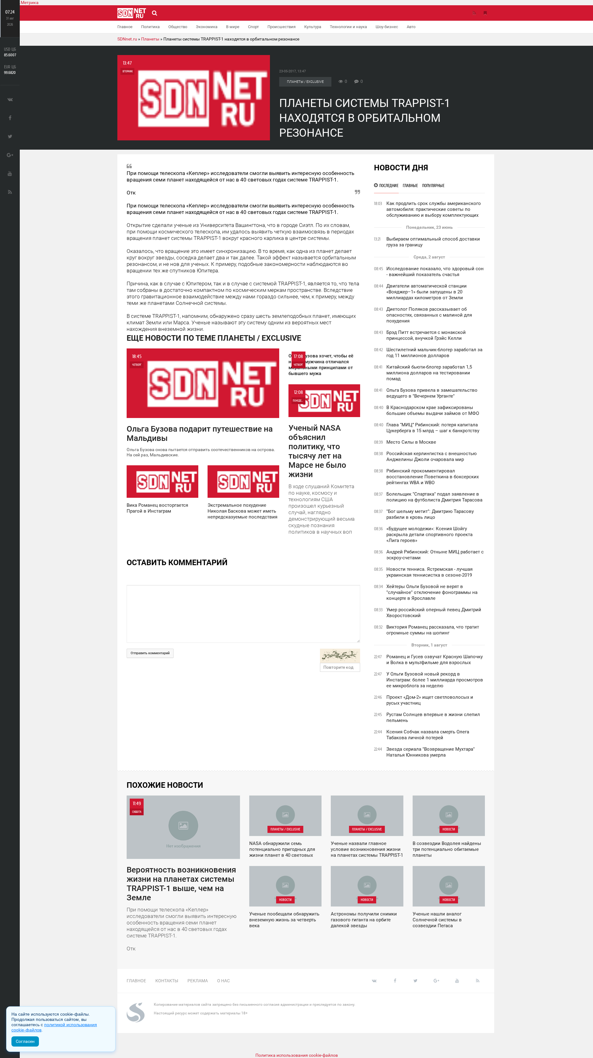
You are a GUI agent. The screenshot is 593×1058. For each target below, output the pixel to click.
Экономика (206, 26)
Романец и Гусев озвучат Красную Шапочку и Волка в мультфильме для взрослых (434, 659)
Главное (124, 26)
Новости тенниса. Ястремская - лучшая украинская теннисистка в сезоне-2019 (429, 572)
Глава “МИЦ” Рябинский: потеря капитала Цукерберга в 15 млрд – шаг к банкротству (432, 427)
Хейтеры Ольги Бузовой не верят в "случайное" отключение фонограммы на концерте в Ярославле (431, 592)
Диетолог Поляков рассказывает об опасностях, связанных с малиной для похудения (429, 315)
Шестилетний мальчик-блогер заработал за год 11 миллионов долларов (434, 352)
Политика (150, 26)
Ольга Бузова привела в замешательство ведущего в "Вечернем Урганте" (431, 393)
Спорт (253, 26)
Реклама (197, 980)
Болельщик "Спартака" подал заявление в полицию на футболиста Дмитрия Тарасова (434, 497)
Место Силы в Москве (411, 442)
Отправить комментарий (150, 653)
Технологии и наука (348, 26)
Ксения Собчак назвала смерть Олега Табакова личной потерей (427, 734)
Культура (312, 26)
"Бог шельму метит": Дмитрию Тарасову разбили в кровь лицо (430, 514)
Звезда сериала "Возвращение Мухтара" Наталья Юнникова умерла (430, 752)
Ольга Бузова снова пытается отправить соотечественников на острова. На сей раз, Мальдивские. (201, 405)
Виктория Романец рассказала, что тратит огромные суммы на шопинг (432, 630)
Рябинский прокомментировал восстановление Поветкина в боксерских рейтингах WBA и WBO (432, 476)
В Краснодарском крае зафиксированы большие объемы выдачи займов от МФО (432, 410)
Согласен (25, 1041)
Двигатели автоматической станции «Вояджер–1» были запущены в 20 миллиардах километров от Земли (426, 292)
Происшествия (281, 26)
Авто (411, 26)
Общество (177, 26)
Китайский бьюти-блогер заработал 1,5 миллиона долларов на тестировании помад (429, 373)
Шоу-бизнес (387, 26)
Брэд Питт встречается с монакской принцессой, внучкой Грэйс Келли (426, 335)
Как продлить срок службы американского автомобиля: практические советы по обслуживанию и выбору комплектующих (433, 209)
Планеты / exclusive (305, 82)
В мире (232, 26)
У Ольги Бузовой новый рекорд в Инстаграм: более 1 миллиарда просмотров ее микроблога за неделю (434, 680)
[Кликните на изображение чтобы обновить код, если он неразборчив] (340, 656)
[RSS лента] (474, 13)
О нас (223, 980)
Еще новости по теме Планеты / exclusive (214, 338)
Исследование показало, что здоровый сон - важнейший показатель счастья (435, 271)
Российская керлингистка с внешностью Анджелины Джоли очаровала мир (431, 456)
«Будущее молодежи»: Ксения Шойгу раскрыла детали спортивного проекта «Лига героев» (429, 534)
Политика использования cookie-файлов (296, 1055)
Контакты (166, 980)
